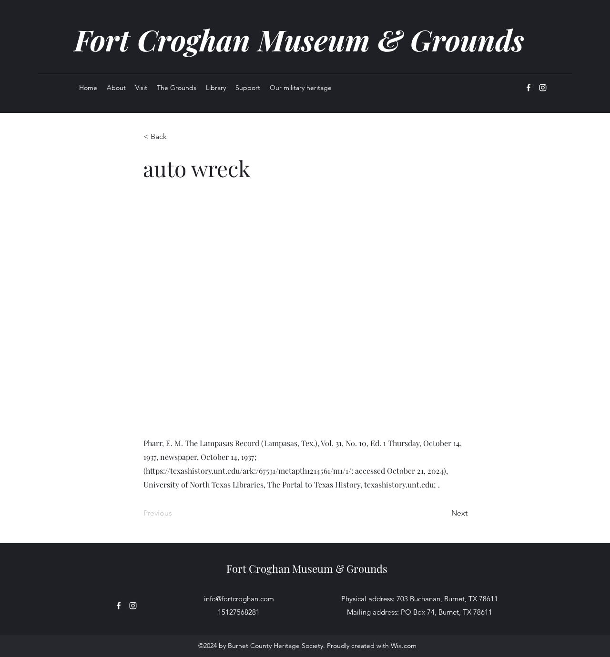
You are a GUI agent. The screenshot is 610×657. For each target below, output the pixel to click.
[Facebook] (528, 87)
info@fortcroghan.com (239, 598)
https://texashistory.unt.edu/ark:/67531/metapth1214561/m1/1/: (249, 471)
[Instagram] (543, 87)
